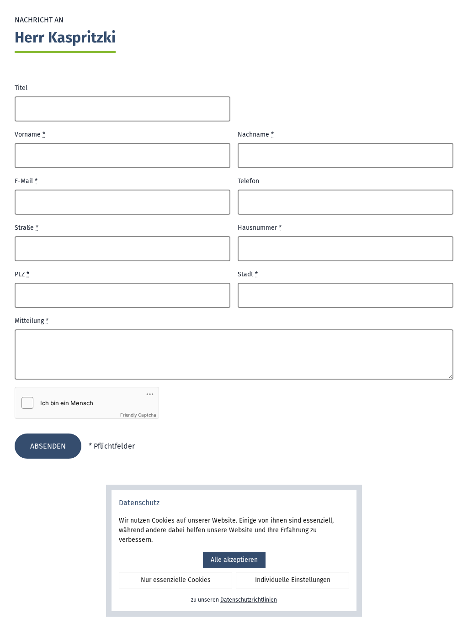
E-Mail (26, 181)
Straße (26, 228)
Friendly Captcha (138, 415)
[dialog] (234, 551)
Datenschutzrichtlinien (248, 600)
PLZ (22, 274)
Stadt (248, 274)
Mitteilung (31, 321)
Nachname (256, 134)
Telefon (248, 181)
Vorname (30, 134)
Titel (21, 88)
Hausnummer (260, 228)
